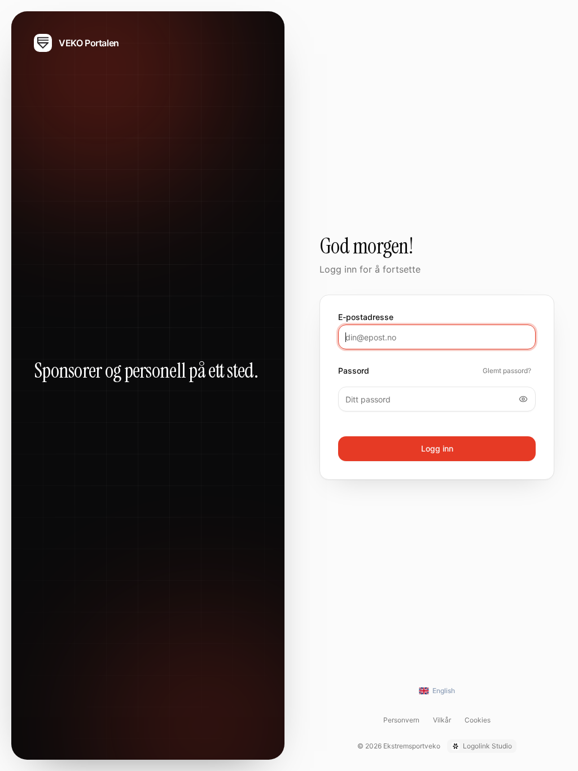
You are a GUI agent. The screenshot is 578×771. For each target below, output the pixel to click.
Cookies (478, 720)
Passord (353, 371)
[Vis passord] (523, 399)
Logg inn (437, 448)
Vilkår (442, 720)
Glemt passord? (507, 370)
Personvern (401, 720)
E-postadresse (365, 317)
